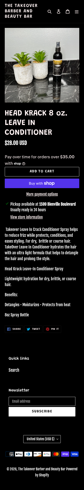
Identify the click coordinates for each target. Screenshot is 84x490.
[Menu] (76, 11)
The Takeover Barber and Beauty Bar (21, 11)
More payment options (42, 194)
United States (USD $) (40, 439)
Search (14, 370)
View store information (26, 217)
